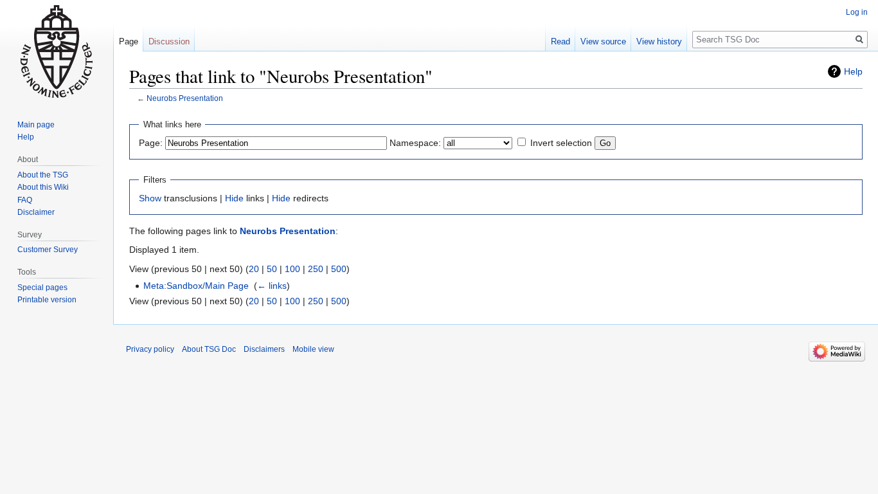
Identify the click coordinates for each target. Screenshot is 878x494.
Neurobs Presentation (185, 98)
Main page (36, 124)
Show (150, 198)
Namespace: (415, 143)
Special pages (42, 287)
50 (272, 269)
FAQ (24, 200)
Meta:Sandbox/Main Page (196, 285)
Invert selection (561, 143)
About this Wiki (43, 187)
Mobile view (313, 349)
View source (603, 41)
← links (272, 285)
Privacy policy (150, 349)
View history (659, 41)
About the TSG (42, 174)
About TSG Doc (209, 349)
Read (560, 41)
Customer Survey (47, 249)
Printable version (46, 299)
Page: (151, 143)
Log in (857, 12)
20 (254, 269)
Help (853, 71)
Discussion (169, 41)
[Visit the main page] (56, 51)
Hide (234, 198)
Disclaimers (264, 349)
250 (315, 269)
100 (292, 269)
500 (338, 269)
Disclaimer (36, 212)
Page (128, 41)
